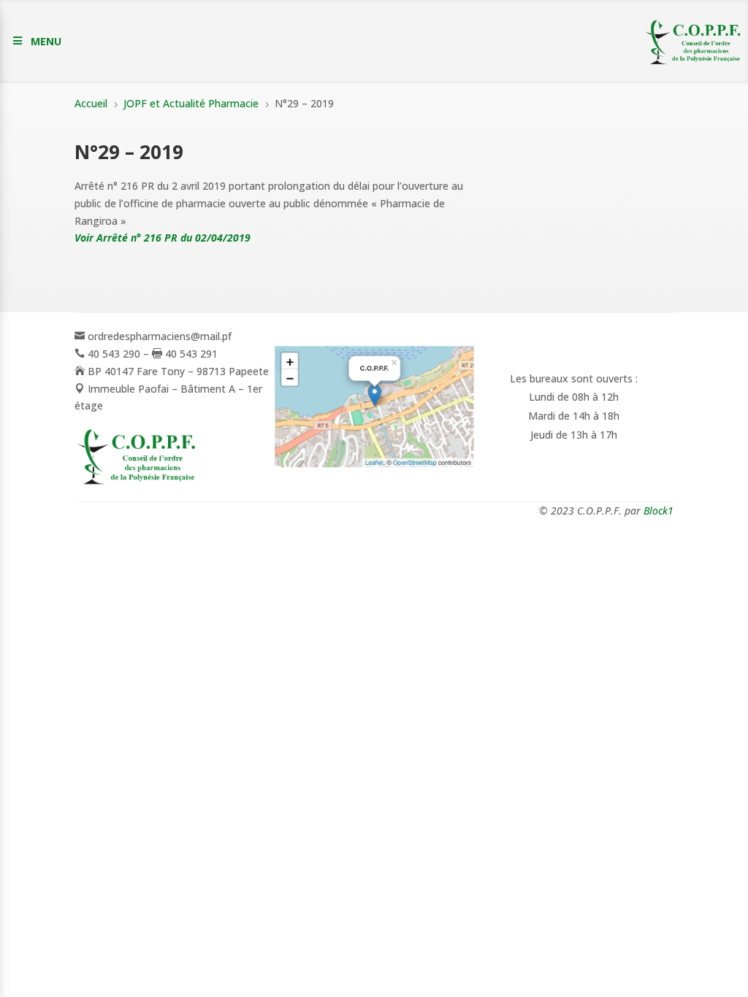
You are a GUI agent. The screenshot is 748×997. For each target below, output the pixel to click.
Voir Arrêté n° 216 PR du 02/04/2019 (163, 238)
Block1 (658, 510)
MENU (46, 41)
